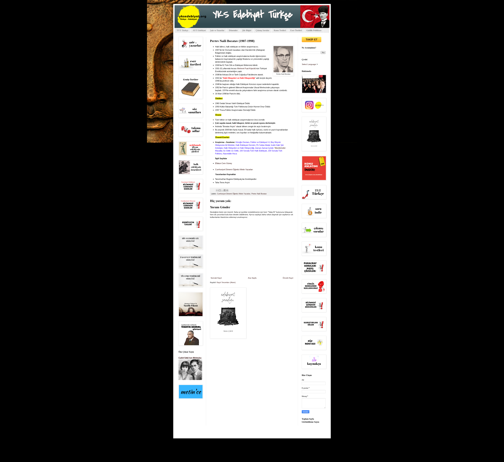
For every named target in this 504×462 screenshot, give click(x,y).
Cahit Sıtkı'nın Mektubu (189, 358)
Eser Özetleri (296, 30)
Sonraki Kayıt (216, 278)
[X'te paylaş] (222, 190)
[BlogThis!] (219, 190)
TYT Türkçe (182, 30)
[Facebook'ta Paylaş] (224, 190)
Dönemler (233, 30)
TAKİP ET (311, 39)
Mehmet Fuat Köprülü (246, 68)
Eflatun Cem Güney (223, 163)
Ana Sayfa (252, 278)
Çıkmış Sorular (262, 30)
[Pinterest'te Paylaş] (227, 190)
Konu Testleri (280, 30)
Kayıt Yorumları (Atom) (226, 282)
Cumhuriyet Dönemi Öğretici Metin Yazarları (234, 169)
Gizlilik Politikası (313, 30)
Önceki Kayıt (288, 278)
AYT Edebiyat (199, 30)
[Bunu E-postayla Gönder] (217, 190)
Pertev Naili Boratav (259, 194)
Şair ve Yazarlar (217, 30)
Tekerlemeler (279, 148)
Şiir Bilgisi (246, 30)
